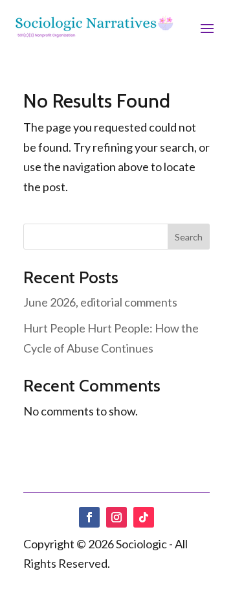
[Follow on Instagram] (116, 517)
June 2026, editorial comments (100, 302)
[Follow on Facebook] (89, 517)
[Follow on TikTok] (143, 517)
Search (189, 236)
